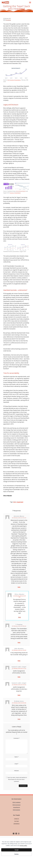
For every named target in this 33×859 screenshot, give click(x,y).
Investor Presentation (15, 193)
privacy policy (23, 845)
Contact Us (16, 818)
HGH (14, 502)
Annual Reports (16, 807)
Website (16, 770)
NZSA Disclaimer (16, 810)
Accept (16, 850)
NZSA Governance (16, 805)
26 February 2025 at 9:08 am (19, 626)
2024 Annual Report (21, 191)
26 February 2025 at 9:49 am (19, 596)
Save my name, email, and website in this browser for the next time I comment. (17, 779)
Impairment (19, 502)
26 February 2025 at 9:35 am (19, 517)
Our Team (16, 821)
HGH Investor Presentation (14, 80)
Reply (19, 587)
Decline (16, 854)
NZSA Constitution (16, 802)
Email (16, 764)
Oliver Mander (19, 594)
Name (17, 757)
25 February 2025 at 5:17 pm (19, 668)
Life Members (16, 823)
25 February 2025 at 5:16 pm (19, 684)
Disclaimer (8, 20)
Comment (17, 738)
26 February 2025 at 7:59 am (19, 650)
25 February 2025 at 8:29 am (19, 702)
